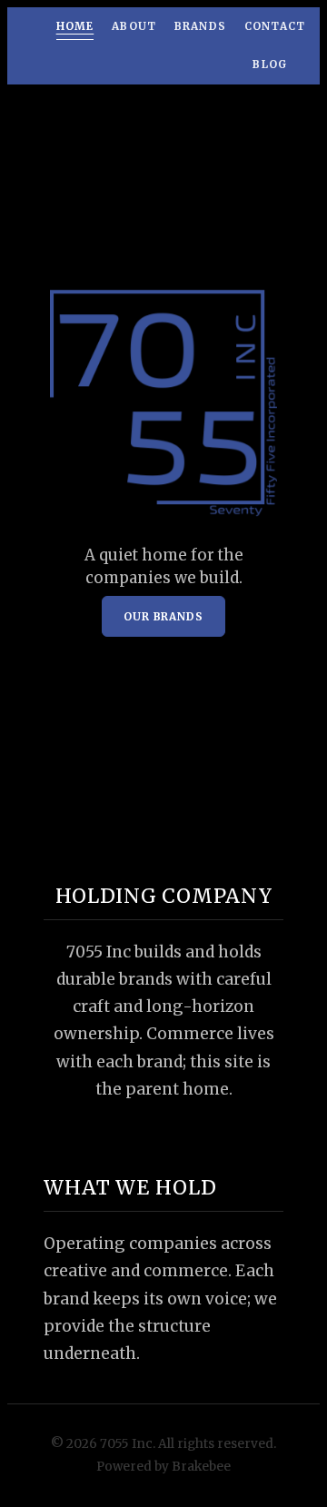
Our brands (163, 616)
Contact (274, 26)
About (134, 26)
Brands (200, 26)
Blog (270, 64)
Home (75, 26)
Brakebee (201, 1466)
